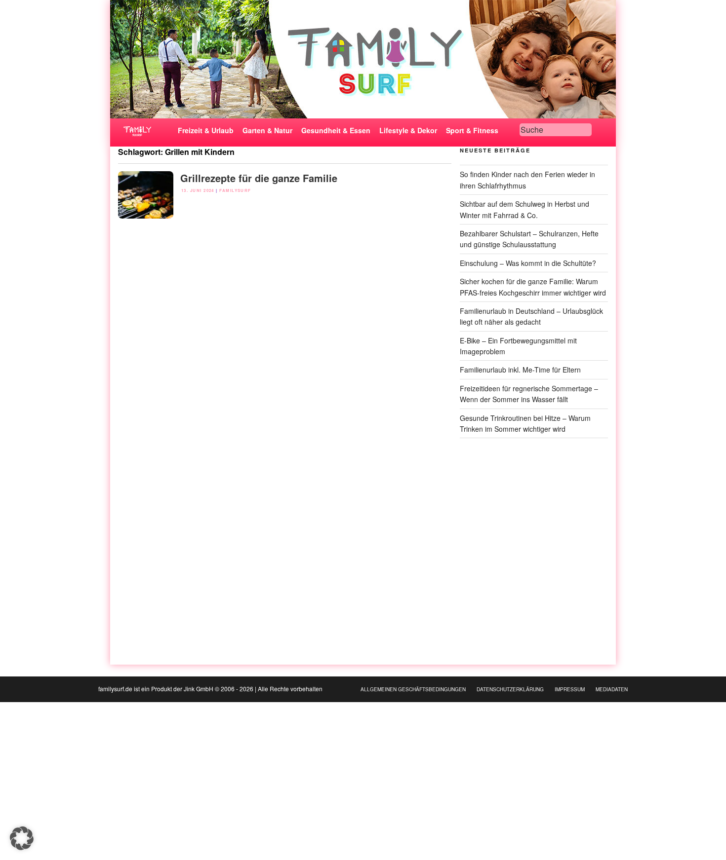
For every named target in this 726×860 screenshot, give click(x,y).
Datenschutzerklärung (510, 689)
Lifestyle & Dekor (408, 130)
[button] (21, 838)
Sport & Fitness (472, 130)
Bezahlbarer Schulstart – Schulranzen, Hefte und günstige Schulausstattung (529, 238)
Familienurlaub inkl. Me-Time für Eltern (520, 369)
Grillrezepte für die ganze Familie (258, 178)
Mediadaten (612, 689)
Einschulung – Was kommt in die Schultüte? (528, 263)
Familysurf (235, 190)
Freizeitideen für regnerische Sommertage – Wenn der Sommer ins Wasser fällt (529, 393)
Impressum (570, 689)
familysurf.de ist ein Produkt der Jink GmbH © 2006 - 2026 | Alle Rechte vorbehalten (210, 688)
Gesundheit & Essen (335, 130)
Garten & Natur (267, 130)
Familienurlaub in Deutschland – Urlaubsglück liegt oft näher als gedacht (531, 316)
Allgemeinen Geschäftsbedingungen (413, 689)
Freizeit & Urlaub (206, 130)
